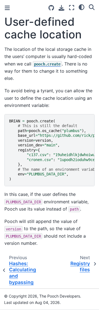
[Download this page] (61, 7)
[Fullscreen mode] (72, 7)
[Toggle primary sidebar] (7, 8)
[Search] (92, 7)
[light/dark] (81, 7)
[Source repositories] (51, 7)
